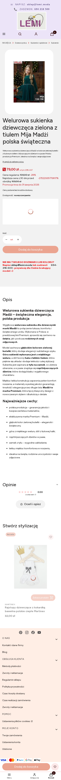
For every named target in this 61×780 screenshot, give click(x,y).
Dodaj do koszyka (30, 249)
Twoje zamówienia (12, 735)
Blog (4, 652)
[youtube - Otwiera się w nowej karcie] (39, 632)
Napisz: (30, 4)
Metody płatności (11, 666)
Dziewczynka (21, 43)
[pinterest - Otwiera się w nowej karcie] (21, 632)
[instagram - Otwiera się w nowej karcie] (27, 632)
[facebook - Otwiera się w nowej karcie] (33, 632)
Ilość (5, 233)
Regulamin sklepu (11, 679)
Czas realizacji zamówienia (16, 700)
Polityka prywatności (13, 686)
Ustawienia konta (11, 742)
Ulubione (7, 749)
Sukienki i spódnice (39, 43)
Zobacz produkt (40, 597)
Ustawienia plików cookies (16, 721)
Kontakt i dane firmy (12, 645)
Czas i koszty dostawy (13, 693)
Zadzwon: (32, 9)
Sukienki (55, 43)
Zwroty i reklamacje (12, 673)
